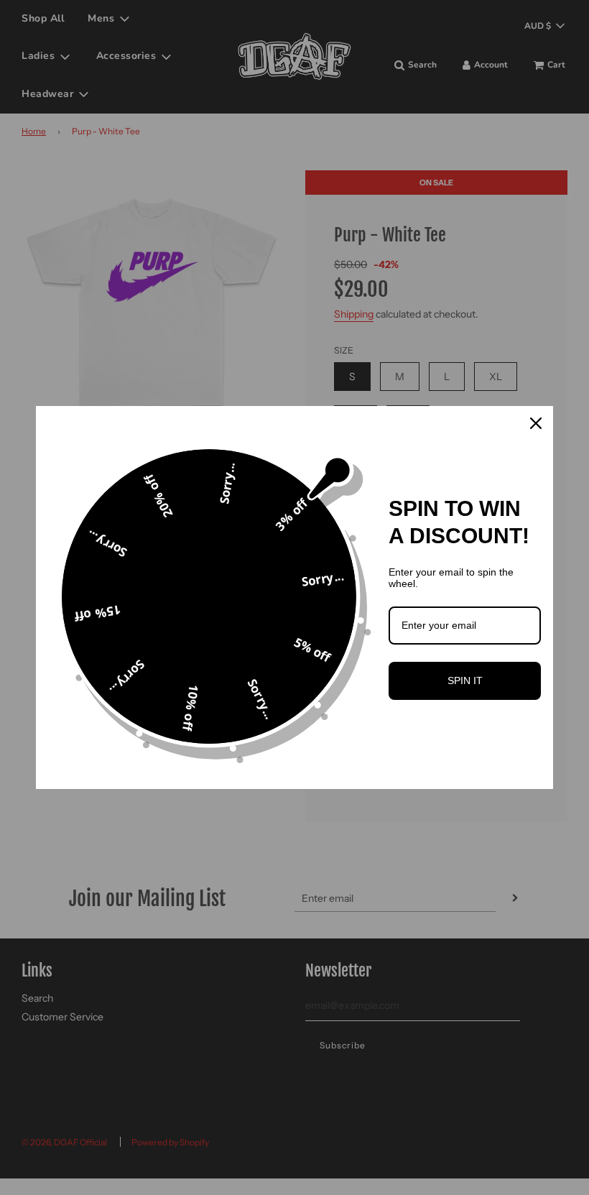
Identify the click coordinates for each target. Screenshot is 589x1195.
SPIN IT (465, 680)
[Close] (536, 423)
